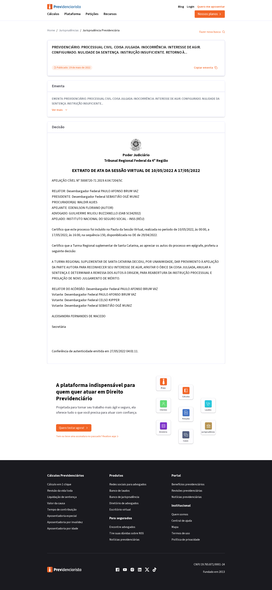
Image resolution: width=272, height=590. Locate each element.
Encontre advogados (122, 527)
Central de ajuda (182, 520)
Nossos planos (208, 14)
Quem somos (180, 514)
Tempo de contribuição (62, 509)
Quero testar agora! (71, 428)
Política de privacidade (186, 539)
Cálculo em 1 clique (59, 484)
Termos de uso (181, 533)
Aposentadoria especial (62, 516)
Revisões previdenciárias (187, 490)
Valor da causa (56, 503)
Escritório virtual (120, 509)
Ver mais (57, 110)
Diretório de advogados (124, 503)
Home (51, 30)
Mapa (175, 527)
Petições (92, 14)
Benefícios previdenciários (188, 484)
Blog (181, 7)
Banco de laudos (119, 490)
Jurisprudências (69, 30)
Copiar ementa (203, 68)
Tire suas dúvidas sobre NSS (126, 533)
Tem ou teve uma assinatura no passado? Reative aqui (86, 436)
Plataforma (72, 14)
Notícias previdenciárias (124, 539)
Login (190, 7)
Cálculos (53, 14)
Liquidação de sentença (62, 497)
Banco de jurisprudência (124, 497)
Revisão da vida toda (60, 490)
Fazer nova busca (210, 32)
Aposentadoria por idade (62, 528)
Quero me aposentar (211, 7)
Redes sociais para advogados (127, 484)
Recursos (110, 14)
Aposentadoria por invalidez (65, 522)
